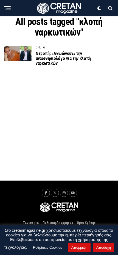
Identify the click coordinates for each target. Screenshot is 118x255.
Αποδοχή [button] (103, 247)
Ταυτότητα (31, 223)
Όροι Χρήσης (86, 223)
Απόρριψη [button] (79, 247)
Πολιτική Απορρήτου (58, 223)
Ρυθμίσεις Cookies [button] (47, 247)
